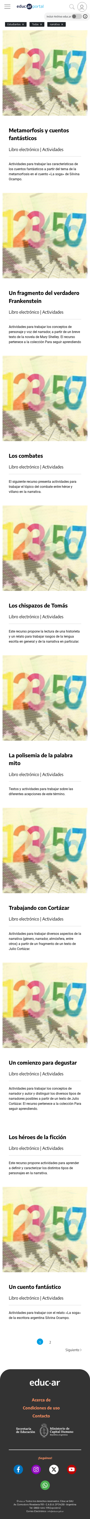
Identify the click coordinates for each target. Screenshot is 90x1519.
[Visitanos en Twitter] (54, 1469)
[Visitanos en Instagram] (36, 1469)
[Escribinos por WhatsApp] (45, 1485)
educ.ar (22, 1501)
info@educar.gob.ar (56, 1511)
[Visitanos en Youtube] (72, 1469)
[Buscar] (72, 6)
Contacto (41, 1415)
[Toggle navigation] (3, 2)
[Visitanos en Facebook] (18, 1469)
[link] (82, 7)
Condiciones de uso (41, 1407)
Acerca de (41, 1399)
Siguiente (74, 1350)
